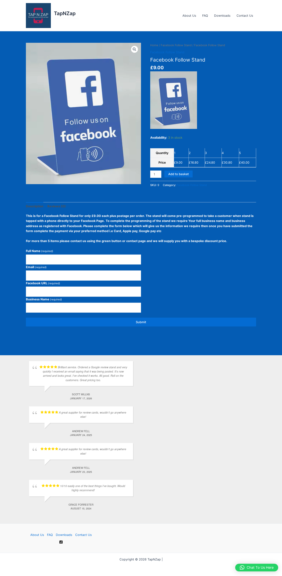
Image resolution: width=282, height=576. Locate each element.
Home (154, 45)
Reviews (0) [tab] (56, 206)
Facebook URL (43, 283)
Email (36, 267)
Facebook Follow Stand (176, 45)
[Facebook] (61, 542)
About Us (189, 15)
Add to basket (178, 174)
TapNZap (65, 13)
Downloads (222, 15)
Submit (141, 322)
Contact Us (245, 15)
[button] (134, 49)
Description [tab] (34, 206)
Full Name (39, 251)
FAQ (205, 15)
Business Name (44, 299)
